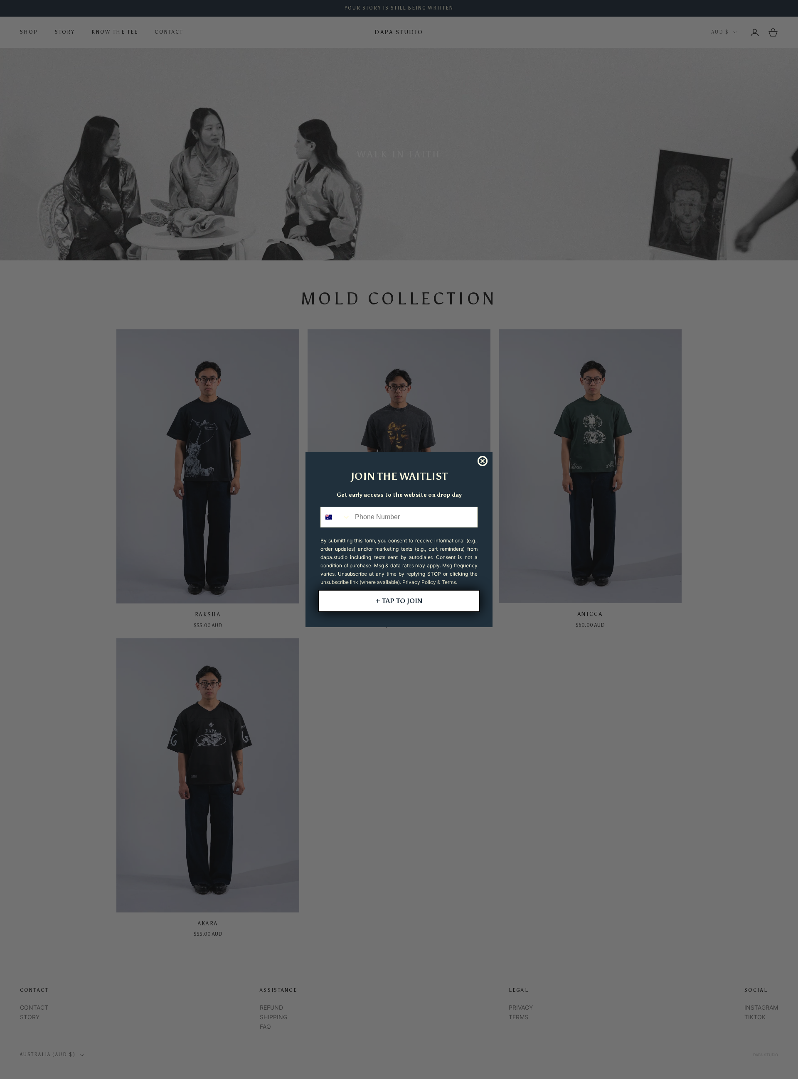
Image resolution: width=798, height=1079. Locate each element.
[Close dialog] (482, 461)
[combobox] (336, 517)
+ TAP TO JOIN (399, 601)
